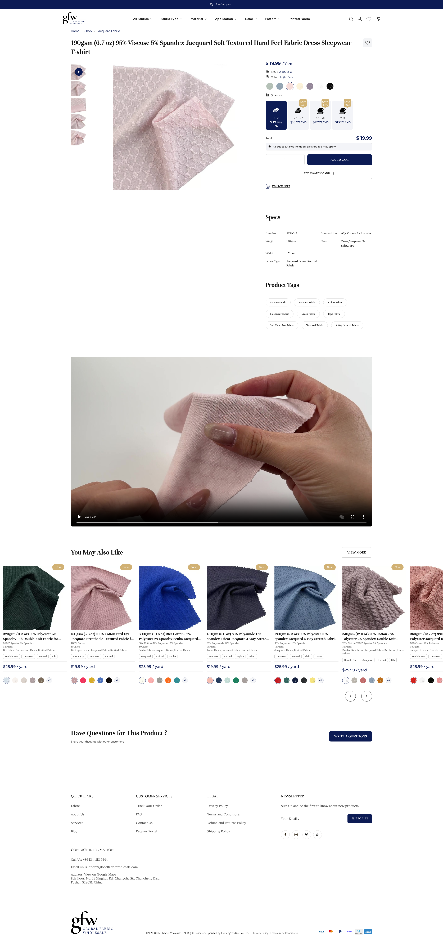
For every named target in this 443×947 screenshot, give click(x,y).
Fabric (75, 806)
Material (197, 19)
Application (224, 19)
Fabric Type (169, 19)
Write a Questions (350, 736)
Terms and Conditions (223, 814)
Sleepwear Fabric (279, 313)
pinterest (306, 834)
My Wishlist (369, 19)
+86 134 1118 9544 (95, 859)
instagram (296, 834)
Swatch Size (281, 186)
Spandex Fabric (307, 302)
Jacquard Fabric (108, 31)
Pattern (271, 19)
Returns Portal (146, 831)
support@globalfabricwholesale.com (111, 867)
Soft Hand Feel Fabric (282, 325)
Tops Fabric (334, 313)
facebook (285, 834)
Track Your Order (149, 806)
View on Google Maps (100, 874)
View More (356, 552)
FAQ (139, 814)
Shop (88, 31)
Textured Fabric (314, 325)
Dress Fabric (308, 313)
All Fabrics (141, 19)
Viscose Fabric (278, 302)
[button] (350, 696)
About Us (77, 814)
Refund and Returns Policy (226, 823)
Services (77, 823)
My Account (360, 19)
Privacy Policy (217, 806)
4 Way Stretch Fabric (347, 325)
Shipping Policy (218, 831)
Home (75, 31)
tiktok (317, 834)
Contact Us (144, 823)
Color (249, 19)
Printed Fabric (299, 19)
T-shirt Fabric (335, 302)
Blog (74, 831)
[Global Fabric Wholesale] (74, 18)
